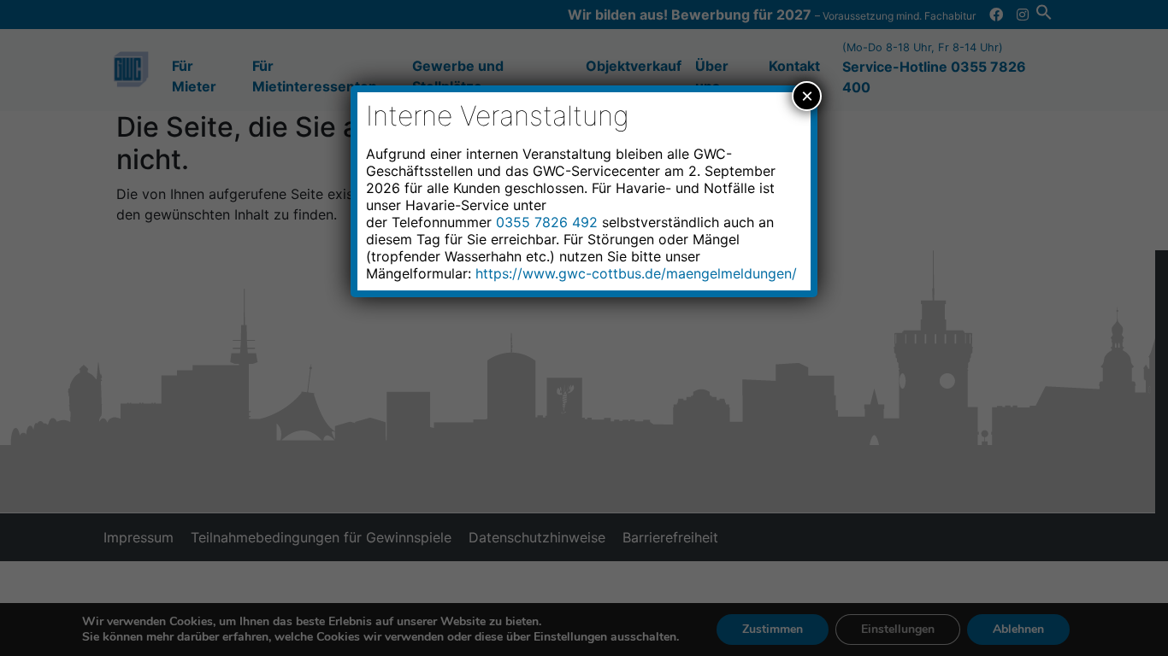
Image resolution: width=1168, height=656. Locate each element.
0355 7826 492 (547, 222)
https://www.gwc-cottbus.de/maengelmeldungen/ (636, 273)
